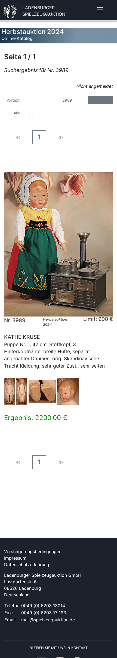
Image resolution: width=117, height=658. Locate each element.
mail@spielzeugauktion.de (48, 619)
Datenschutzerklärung (26, 564)
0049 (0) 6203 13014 (43, 605)
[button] (39, 137)
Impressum (15, 558)
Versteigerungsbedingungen (32, 551)
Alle (17, 113)
